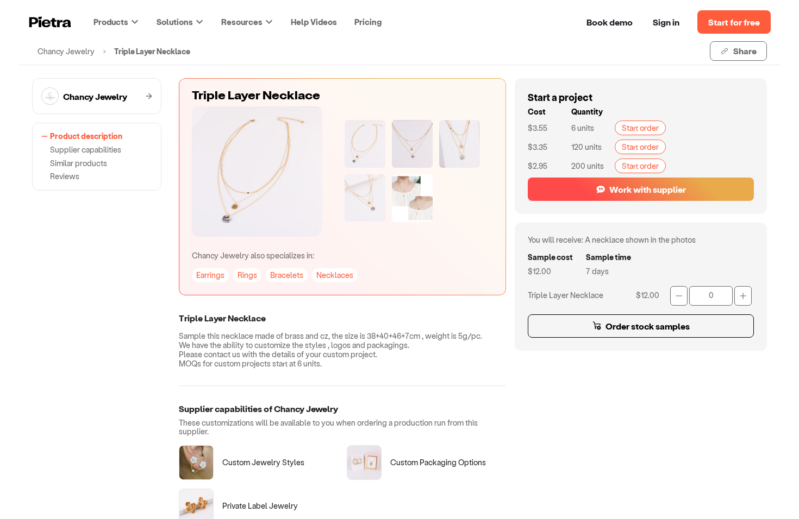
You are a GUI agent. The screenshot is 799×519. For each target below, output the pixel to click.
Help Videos (314, 22)
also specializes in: (253, 255)
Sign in (666, 22)
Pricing (368, 22)
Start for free (734, 22)
